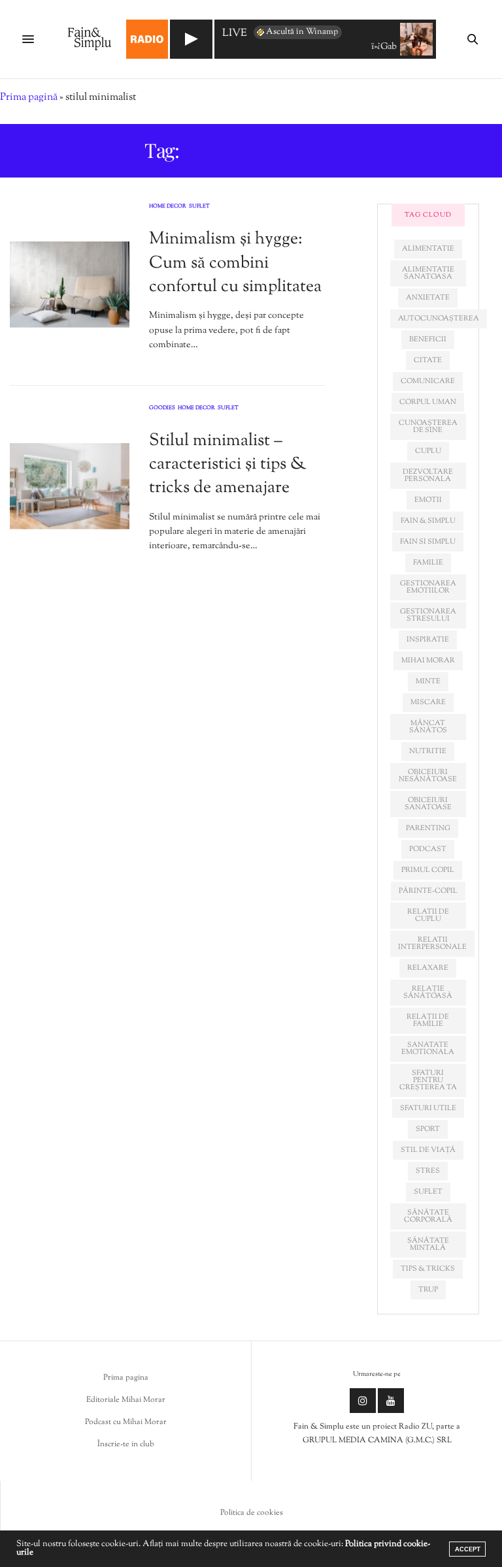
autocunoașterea (438, 318)
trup (428, 1289)
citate (428, 360)
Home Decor (167, 207)
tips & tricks (428, 1269)
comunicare (428, 381)
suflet (428, 1192)
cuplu (428, 451)
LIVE (234, 34)
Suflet (199, 207)
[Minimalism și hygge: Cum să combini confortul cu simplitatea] (69, 284)
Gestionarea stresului (428, 615)
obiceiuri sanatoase (428, 804)
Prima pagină (29, 97)
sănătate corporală (428, 1216)
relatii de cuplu (428, 915)
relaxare (427, 968)
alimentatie (428, 248)
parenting (428, 828)
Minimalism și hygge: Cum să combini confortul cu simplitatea (235, 263)
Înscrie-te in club (125, 1444)
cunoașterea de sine (428, 426)
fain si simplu (428, 541)
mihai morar (428, 660)
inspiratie (428, 639)
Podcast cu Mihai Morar (126, 1422)
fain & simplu (428, 521)
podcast (427, 849)
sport (428, 1129)
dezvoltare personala (428, 475)
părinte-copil (428, 891)
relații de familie (428, 1020)
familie (428, 562)
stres (428, 1171)
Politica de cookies (251, 1513)
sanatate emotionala (427, 1048)
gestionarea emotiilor (428, 587)
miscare (428, 702)
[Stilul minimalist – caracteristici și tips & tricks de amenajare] (69, 486)
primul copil (427, 870)
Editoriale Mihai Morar (125, 1400)
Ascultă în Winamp (302, 32)
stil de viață (428, 1150)
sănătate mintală (428, 1244)
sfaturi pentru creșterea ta (428, 1080)
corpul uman (427, 402)
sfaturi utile (428, 1108)
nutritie (427, 751)
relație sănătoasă (427, 992)
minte (428, 681)
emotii (428, 500)
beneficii (427, 339)
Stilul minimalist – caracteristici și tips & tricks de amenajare (228, 465)
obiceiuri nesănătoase (428, 775)
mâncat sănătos (428, 727)
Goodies (162, 408)
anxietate (428, 297)
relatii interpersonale (432, 943)
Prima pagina (125, 1378)
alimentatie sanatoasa (428, 273)
